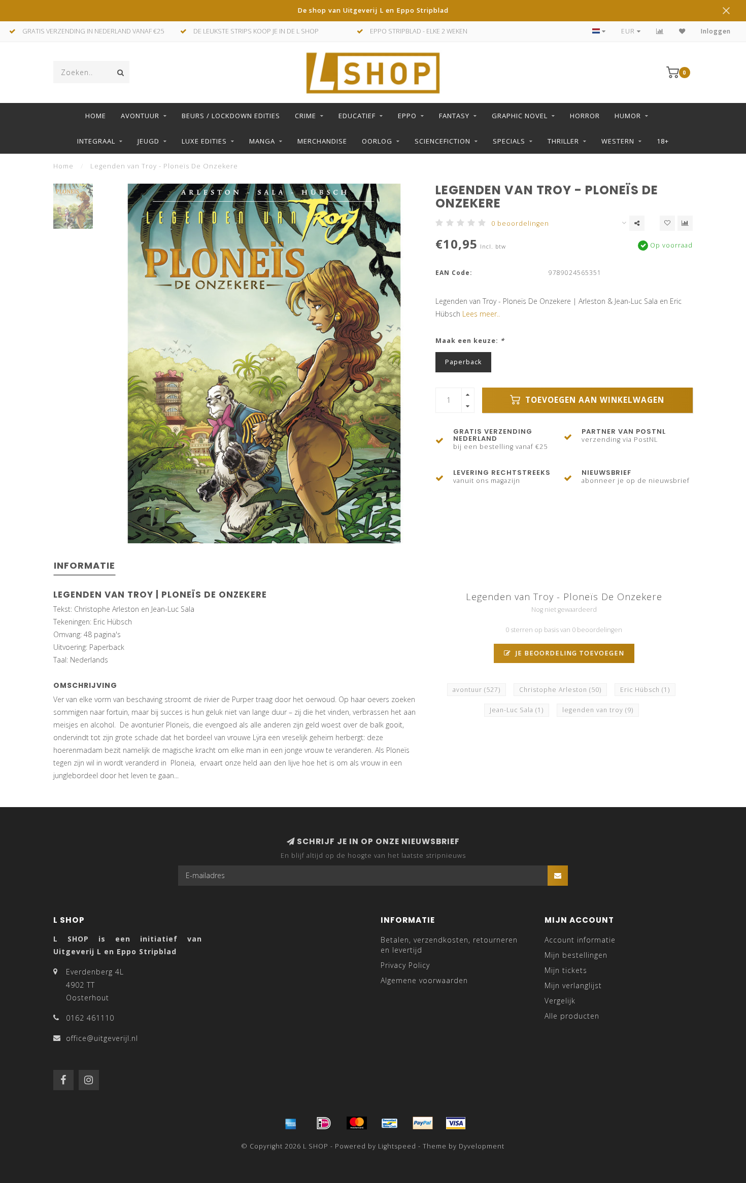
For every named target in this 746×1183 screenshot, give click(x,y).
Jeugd (148, 141)
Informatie (84, 565)
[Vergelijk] (660, 31)
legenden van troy (597, 710)
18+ (663, 141)
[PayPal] (422, 1123)
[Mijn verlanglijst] (682, 31)
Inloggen (716, 31)
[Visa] (455, 1123)
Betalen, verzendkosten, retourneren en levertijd (449, 945)
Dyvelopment (481, 1146)
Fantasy (454, 115)
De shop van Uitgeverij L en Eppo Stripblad (373, 10)
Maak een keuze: (469, 340)
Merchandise (322, 141)
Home (95, 115)
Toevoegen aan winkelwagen (593, 400)
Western (617, 141)
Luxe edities (204, 141)
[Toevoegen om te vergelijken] (685, 223)
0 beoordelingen (520, 223)
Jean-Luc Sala (517, 710)
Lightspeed (397, 1146)
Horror (585, 115)
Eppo (407, 115)
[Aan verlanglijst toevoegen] (667, 223)
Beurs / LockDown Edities (231, 115)
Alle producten (572, 1016)
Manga (262, 141)
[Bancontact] (389, 1123)
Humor (628, 115)
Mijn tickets (566, 970)
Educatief (357, 115)
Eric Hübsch (645, 689)
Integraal (96, 141)
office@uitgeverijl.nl (102, 1038)
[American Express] (290, 1123)
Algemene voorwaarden (424, 980)
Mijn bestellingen (576, 955)
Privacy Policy (405, 965)
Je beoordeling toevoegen (569, 653)
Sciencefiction (442, 141)
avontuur (476, 689)
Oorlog (377, 141)
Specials (509, 141)
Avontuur (140, 115)
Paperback (463, 362)
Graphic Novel (520, 115)
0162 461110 (90, 1018)
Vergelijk (560, 1000)
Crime (305, 115)
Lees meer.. (481, 314)
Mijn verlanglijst (573, 985)
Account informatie (580, 940)
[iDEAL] (323, 1123)
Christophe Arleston (560, 689)
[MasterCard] (356, 1123)
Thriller (563, 141)
